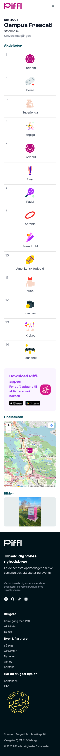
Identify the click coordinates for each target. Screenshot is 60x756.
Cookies (8, 734)
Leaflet (23, 485)
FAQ (6, 686)
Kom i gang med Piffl (17, 621)
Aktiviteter (10, 626)
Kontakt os (11, 681)
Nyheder (9, 656)
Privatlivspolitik (12, 590)
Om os (8, 661)
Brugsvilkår (34, 586)
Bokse (8, 631)
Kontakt (9, 667)
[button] (30, 454)
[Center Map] (51, 425)
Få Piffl (8, 645)
